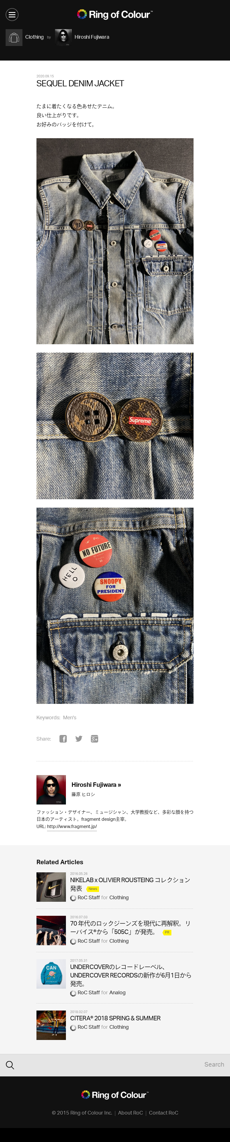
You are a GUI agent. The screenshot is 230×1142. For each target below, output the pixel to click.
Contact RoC (163, 1113)
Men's (69, 718)
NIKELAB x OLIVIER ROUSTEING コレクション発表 (130, 885)
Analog (117, 993)
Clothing (119, 898)
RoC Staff (89, 898)
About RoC (130, 1113)
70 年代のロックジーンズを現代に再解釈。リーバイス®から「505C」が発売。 (130, 928)
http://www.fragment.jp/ (72, 827)
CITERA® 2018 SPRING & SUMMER (115, 1019)
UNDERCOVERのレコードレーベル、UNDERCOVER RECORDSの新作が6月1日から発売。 (131, 976)
